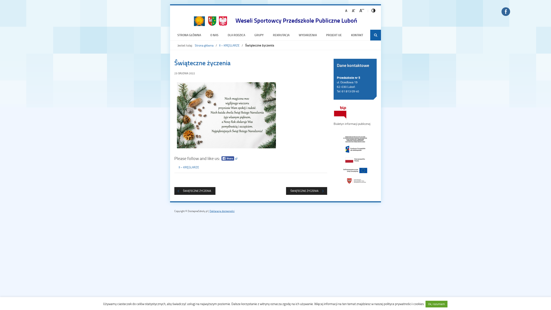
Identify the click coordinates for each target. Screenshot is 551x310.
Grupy (259, 35)
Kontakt (357, 35)
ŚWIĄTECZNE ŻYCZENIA (197, 191)
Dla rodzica (236, 35)
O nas (214, 35)
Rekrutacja (281, 35)
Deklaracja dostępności (222, 211)
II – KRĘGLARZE (229, 45)
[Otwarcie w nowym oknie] (355, 159)
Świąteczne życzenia (304, 191)
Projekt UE (334, 35)
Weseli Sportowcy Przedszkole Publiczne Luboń (296, 20)
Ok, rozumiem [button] (436, 304)
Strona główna (189, 35)
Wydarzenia (308, 35)
